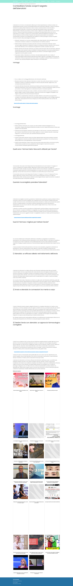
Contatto (52, 1)
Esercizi (26, 1)
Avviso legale (15, 582)
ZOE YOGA (15, 1)
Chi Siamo (58, 1)
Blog (48, 1)
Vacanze (37, 1)
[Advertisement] (36, 17)
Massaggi (31, 1)
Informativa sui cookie (17, 583)
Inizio (22, 1)
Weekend (43, 1)
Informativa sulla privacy (17, 580)
